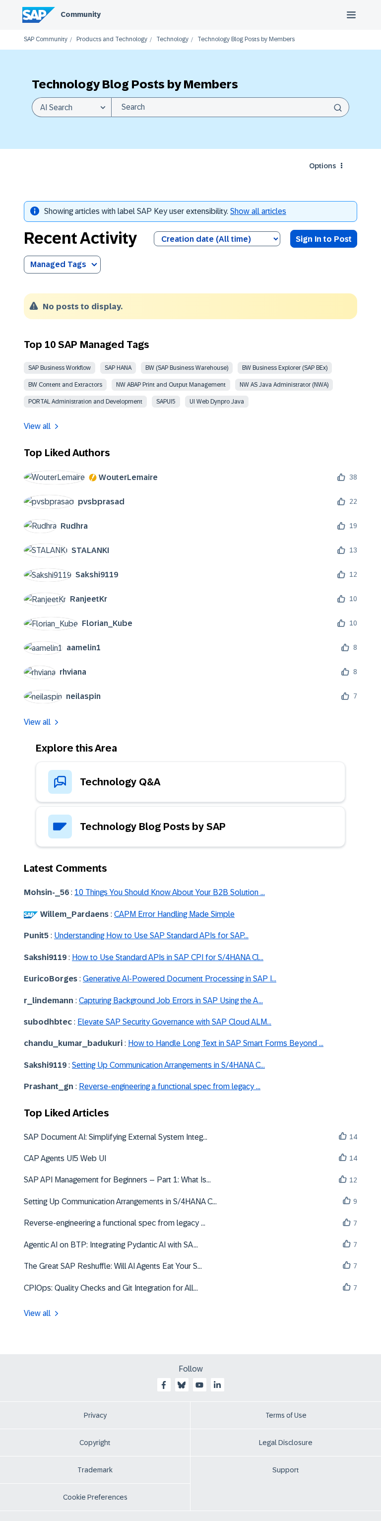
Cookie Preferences (95, 1497)
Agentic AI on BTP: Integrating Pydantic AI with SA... (111, 1245)
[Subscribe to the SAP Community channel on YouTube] (199, 1385)
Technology (172, 39)
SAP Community (45, 39)
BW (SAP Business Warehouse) (186, 367)
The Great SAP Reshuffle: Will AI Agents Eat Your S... (113, 1266)
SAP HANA (118, 367)
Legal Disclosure (286, 1443)
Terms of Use (286, 1415)
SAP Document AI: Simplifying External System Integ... (115, 1137)
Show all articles (258, 211)
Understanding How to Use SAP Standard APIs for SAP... (151, 935)
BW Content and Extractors (65, 384)
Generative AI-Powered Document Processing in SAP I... (179, 978)
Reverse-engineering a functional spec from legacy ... (169, 1086)
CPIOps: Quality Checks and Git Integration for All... (111, 1288)
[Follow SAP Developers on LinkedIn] (217, 1385)
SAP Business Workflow (59, 367)
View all (37, 426)
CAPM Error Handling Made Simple (174, 914)
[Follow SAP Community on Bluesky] (182, 1385)
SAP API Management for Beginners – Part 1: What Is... (117, 1179)
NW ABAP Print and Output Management (171, 384)
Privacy (95, 1415)
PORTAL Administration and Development (85, 401)
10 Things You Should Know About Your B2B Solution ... (169, 892)
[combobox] (230, 107)
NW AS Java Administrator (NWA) (284, 384)
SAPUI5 (166, 401)
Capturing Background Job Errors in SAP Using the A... (171, 1000)
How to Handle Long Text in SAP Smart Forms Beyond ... (225, 1043)
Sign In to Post (324, 239)
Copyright (95, 1443)
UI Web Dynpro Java (217, 401)
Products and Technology (111, 39)
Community (81, 14)
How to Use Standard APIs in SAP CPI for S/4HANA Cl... (167, 957)
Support (285, 1470)
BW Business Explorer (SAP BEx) (284, 367)
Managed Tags (58, 264)
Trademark (95, 1470)
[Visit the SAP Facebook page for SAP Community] (164, 1385)
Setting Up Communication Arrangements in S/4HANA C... (168, 1065)
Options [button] (322, 166)
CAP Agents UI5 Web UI (65, 1158)
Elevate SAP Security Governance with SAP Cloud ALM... (174, 1022)
